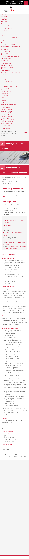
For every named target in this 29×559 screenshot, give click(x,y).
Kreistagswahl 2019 (6, 123)
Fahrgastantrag (7, 197)
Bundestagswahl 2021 (7, 116)
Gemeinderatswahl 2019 (7, 121)
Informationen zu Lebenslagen (9, 86)
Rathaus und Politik (6, 76)
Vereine (3, 35)
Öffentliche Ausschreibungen (8, 92)
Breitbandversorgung (6, 28)
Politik (2, 99)
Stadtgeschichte (5, 18)
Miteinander (4, 30)
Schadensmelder (5, 95)
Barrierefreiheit (6, 1)
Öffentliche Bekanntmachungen (9, 90)
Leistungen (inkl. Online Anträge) (9, 84)
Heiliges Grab (4, 62)
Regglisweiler (4, 21)
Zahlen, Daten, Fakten (6, 25)
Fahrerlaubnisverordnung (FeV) (10, 434)
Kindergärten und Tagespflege (9, 44)
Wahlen (3, 106)
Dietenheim (4, 19)
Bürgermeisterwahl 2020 (7, 120)
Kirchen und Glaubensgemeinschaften (11, 37)
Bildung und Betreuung (7, 42)
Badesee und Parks (6, 63)
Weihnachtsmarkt (5, 70)
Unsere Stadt (4, 14)
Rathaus (3, 77)
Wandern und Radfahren (7, 65)
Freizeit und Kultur (6, 58)
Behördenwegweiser (6, 81)
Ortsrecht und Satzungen (7, 93)
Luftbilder (3, 74)
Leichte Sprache (14, 1)
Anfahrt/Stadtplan (9, 3)
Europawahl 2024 (5, 114)
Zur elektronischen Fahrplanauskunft (14, 232)
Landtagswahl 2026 (6, 107)
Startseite (8, 131)
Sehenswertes (4, 60)
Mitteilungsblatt (5, 88)
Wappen (3, 23)
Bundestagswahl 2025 (7, 109)
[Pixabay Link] (14, 163)
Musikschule (4, 49)
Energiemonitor (5, 26)
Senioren (3, 55)
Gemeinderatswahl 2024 (7, 111)
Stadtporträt (4, 16)
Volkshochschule (5, 53)
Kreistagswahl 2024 (6, 113)
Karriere (16, 3)
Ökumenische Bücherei (7, 51)
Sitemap (21, 3)
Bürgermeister (4, 100)
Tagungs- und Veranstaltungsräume (10, 72)
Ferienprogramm (5, 48)
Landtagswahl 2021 (6, 118)
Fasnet (3, 69)
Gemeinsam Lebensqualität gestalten (11, 39)
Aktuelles (3, 79)
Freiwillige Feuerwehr (6, 32)
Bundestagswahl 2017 (7, 127)
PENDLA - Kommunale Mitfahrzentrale (11, 41)
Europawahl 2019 (5, 125)
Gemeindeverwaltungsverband (9, 104)
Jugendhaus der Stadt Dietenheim (10, 56)
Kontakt (21, 1)
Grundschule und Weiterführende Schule (11, 46)
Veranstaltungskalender (7, 67)
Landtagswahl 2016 (6, 128)
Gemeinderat (4, 102)
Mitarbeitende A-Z (6, 83)
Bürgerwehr (4, 34)
